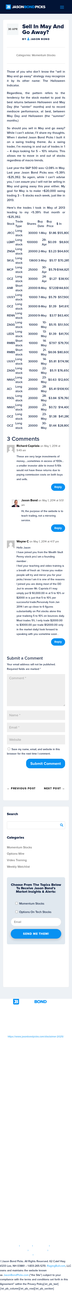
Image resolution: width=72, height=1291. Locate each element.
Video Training (17, 860)
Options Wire (15, 853)
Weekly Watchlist (18, 866)
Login (26, 1245)
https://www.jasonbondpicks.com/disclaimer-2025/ (36, 1036)
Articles (41, 1245)
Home (13, 1245)
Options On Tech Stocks (34, 912)
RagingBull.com (56, 1266)
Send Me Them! (36, 934)
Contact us (43, 1254)
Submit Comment (45, 763)
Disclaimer (38, 1250)
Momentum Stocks (43, 55)
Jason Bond (40, 39)
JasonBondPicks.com (16, 1275)
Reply (58, 487)
